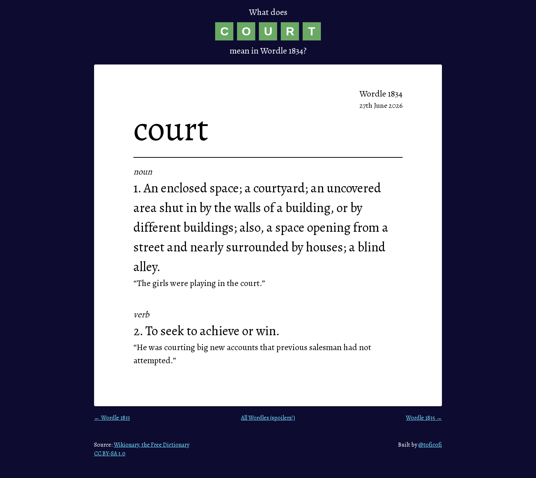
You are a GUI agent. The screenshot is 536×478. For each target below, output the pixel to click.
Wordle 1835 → (424, 418)
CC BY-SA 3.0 (109, 454)
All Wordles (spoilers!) (268, 418)
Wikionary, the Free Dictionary (151, 445)
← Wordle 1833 (112, 418)
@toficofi (430, 445)
